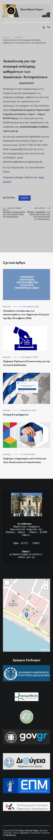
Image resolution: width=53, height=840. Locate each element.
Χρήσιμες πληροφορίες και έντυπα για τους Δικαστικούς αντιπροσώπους (24, 460)
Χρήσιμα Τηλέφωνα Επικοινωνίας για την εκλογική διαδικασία (26, 363)
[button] (26, 615)
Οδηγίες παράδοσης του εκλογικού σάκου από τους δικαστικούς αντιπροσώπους (38, 213)
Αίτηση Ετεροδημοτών (16, 414)
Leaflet (46, 650)
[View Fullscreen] (7, 582)
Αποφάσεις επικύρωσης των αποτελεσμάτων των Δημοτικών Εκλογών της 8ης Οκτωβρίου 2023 (26, 314)
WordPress (11, 835)
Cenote (23, 833)
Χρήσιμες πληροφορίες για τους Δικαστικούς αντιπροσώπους (14, 212)
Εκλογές (24, 198)
